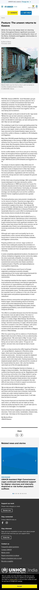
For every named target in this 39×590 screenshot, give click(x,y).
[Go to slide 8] (26, 494)
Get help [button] (27, 13)
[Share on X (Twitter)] (17, 435)
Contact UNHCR (6, 550)
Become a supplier (7, 561)
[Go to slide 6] (23, 494)
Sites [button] (37, 7)
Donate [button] (33, 7)
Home (3, 18)
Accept (19, 586)
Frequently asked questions (10, 547)
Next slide (36, 461)
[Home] (10, 6)
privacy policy (14, 579)
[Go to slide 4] (19, 494)
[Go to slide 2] (15, 494)
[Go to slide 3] (17, 494)
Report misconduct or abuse (10, 555)
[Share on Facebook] (21, 435)
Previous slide (3, 461)
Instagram (7, 523)
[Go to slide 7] (24, 494)
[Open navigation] (2, 7)
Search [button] (29, 7)
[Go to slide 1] (14, 494)
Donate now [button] (7, 510)
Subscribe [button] (6, 537)
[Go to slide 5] (21, 494)
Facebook (2, 523)
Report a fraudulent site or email (11, 558)
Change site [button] (25, 2)
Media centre (5, 553)
